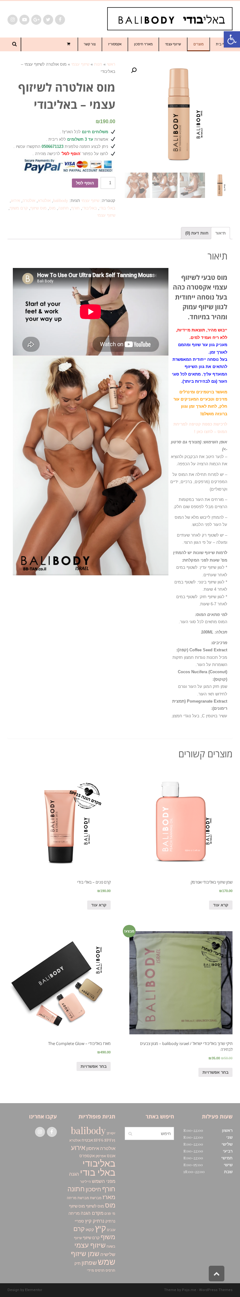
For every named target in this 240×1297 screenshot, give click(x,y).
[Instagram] (13, 20)
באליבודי (89, 208)
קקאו (90, 1229)
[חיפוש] (130, 1133)
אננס (111, 1155)
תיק (77, 1263)
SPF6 (98, 1140)
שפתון (89, 1262)
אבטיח (87, 1140)
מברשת (96, 1197)
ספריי (79, 1221)
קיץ (100, 1227)
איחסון (92, 1148)
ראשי (111, 64)
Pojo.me (189, 1290)
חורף (75, 208)
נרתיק (110, 1221)
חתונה (63, 208)
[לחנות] (69, 44)
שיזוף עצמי (80, 64)
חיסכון (93, 1189)
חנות (98, 64)
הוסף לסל (85, 183)
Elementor (33, 1290)
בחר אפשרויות (215, 1072)
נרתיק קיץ (94, 1220)
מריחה (74, 1213)
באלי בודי (107, 208)
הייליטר (85, 1181)
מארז (108, 1197)
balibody (60, 200)
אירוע (15, 200)
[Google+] (36, 20)
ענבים (111, 1229)
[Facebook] (60, 20)
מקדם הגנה (92, 1212)
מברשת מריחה (78, 1197)
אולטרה (28, 200)
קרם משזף (19, 208)
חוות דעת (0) (196, 233)
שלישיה (107, 1254)
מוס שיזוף (38, 208)
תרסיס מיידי (96, 1270)
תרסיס (110, 1270)
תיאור (220, 233)
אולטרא (44, 200)
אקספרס (87, 1155)
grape (111, 1132)
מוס (52, 208)
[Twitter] (48, 20)
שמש (106, 1261)
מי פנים (109, 1213)
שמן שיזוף (85, 1253)
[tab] (220, 233)
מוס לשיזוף (95, 1206)
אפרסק (101, 1155)
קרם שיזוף (91, 1237)
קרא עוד (220, 905)
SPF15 (109, 1140)
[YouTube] (24, 20)
